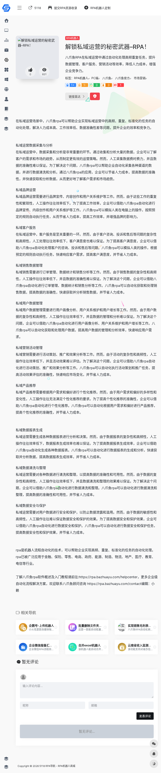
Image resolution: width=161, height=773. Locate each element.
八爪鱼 (106, 78)
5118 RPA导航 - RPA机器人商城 (57, 766)
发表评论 (145, 716)
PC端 (94, 78)
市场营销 (139, 78)
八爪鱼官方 (122, 78)
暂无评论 (30, 661)
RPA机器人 (72, 38)
